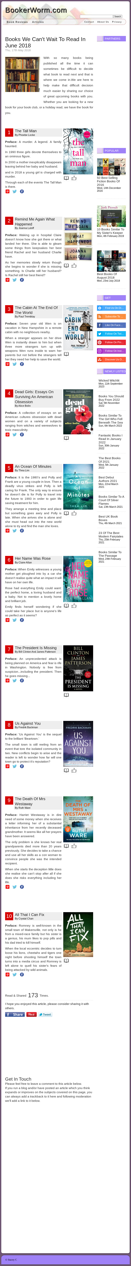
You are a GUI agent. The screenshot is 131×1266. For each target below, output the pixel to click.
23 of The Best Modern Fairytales (111, 534)
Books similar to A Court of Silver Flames (111, 500)
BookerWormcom (36, 10)
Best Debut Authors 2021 (108, 479)
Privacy (117, 22)
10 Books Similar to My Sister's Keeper (110, 231)
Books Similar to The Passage (110, 554)
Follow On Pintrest (115, 342)
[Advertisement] (49, 1046)
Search (117, 16)
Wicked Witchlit (109, 380)
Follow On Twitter (115, 333)
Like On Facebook (115, 325)
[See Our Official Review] (74, 178)
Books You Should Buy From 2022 (111, 398)
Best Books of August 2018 (107, 275)
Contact (89, 22)
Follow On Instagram (115, 351)
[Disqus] (49, 1149)
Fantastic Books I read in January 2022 (110, 439)
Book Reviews (17, 22)
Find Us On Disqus (115, 308)
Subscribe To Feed (115, 316)
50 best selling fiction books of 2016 (108, 181)
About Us (103, 22)
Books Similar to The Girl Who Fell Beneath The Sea (111, 419)
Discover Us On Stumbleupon (115, 359)
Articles (38, 22)
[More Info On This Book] (66, 178)
